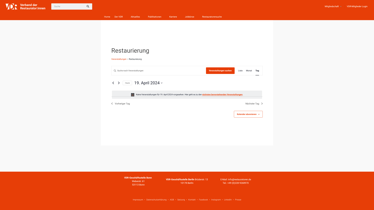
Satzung (181, 199)
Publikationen (154, 16)
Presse (238, 199)
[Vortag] (113, 83)
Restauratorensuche (212, 16)
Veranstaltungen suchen (220, 70)
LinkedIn (228, 199)
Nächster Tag (252, 103)
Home (107, 16)
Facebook (203, 199)
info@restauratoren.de (239, 179)
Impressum (138, 199)
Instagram (216, 199)
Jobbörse (189, 16)
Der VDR (119, 16)
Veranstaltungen (119, 59)
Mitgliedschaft (332, 6)
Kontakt (192, 199)
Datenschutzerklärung (156, 199)
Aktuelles (135, 16)
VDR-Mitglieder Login (357, 6)
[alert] (187, 95)
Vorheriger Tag (122, 103)
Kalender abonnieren (247, 114)
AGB (172, 199)
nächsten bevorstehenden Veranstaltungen (222, 94)
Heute (127, 83)
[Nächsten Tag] (119, 83)
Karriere (173, 16)
